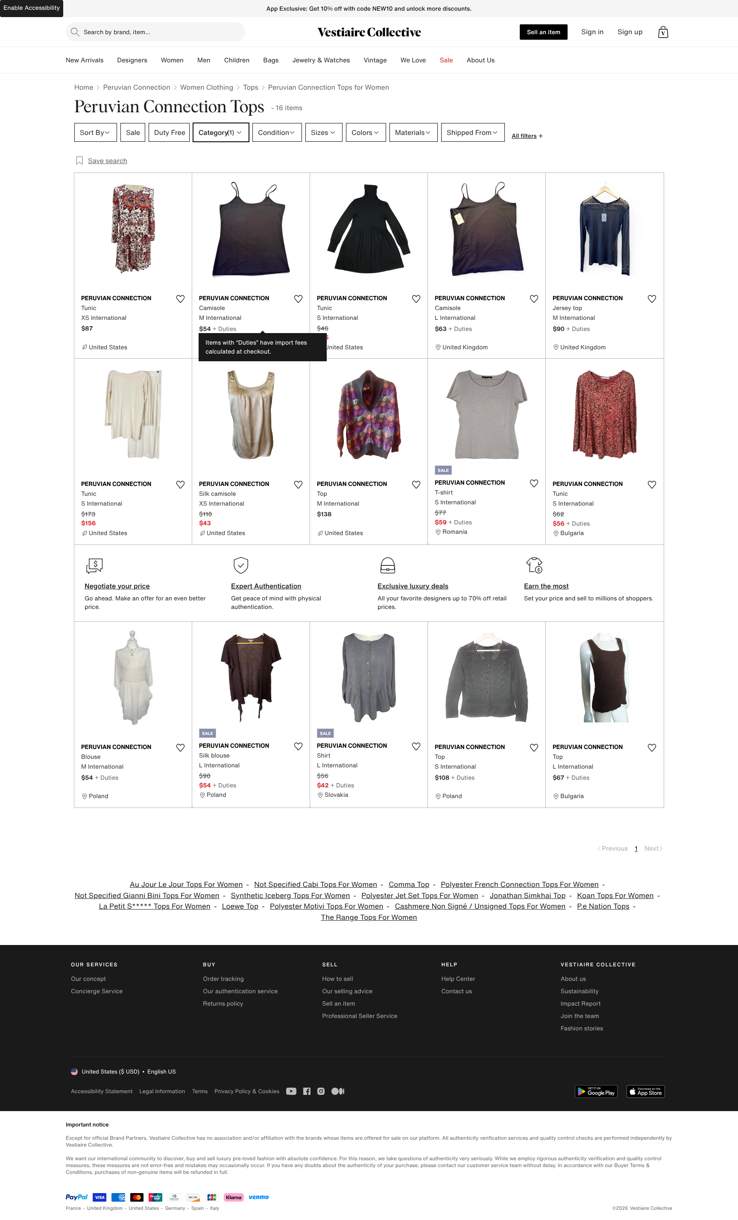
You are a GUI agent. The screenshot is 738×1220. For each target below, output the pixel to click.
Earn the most (546, 586)
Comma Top (409, 884)
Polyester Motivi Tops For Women (327, 906)
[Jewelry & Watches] (356, 60)
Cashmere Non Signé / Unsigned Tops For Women (480, 906)
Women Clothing (207, 87)
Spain (197, 1208)
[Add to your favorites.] (180, 299)
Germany (175, 1208)
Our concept (88, 978)
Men (204, 60)
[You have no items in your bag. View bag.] (663, 32)
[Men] (217, 60)
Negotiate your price (117, 586)
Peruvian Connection (136, 87)
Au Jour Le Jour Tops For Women (186, 884)
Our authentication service (240, 991)
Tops (250, 87)
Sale (446, 60)
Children (237, 60)
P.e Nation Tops (603, 906)
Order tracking (223, 978)
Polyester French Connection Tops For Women (520, 884)
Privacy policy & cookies (246, 1091)
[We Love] (433, 60)
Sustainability (580, 991)
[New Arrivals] (110, 60)
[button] (663, 32)
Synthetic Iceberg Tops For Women (290, 895)
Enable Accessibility (31, 7)
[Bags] (285, 60)
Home (83, 87)
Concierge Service (97, 991)
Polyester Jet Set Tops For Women (419, 895)
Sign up (630, 31)
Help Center (458, 978)
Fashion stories (582, 1028)
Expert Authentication (266, 586)
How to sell (337, 978)
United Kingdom (105, 1208)
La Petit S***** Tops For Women (155, 906)
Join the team (580, 1016)
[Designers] (154, 60)
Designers (132, 60)
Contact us (457, 991)
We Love (413, 60)
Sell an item (543, 31)
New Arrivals (84, 60)
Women (172, 60)
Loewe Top (240, 906)
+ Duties (224, 328)
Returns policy (223, 1003)
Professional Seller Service (359, 1016)
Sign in (592, 31)
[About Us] (501, 60)
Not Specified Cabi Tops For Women (315, 884)
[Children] (256, 60)
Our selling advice (347, 991)
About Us (481, 60)
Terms (200, 1091)
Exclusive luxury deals (413, 586)
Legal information (162, 1091)
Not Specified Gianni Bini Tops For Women (147, 895)
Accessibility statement (101, 1091)
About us (573, 978)
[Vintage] (393, 60)
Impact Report (581, 1003)
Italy (215, 1208)
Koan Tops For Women (615, 895)
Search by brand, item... (117, 31)
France (73, 1208)
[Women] (190, 60)
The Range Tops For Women (369, 917)
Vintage (375, 60)
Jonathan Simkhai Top (528, 895)
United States (144, 1208)
